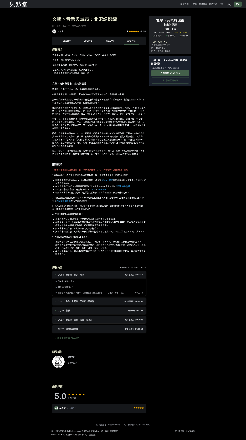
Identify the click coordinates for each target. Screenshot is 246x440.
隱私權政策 (190, 431)
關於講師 (110, 40)
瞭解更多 (71, 363)
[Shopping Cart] (229, 4)
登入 (238, 4)
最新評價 (131, 40)
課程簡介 (67, 40)
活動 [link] (221, 4)
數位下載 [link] (213, 4)
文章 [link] (195, 4)
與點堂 (71, 357)
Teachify (92, 434)
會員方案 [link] (203, 4)
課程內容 (88, 40)
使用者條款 (179, 431)
